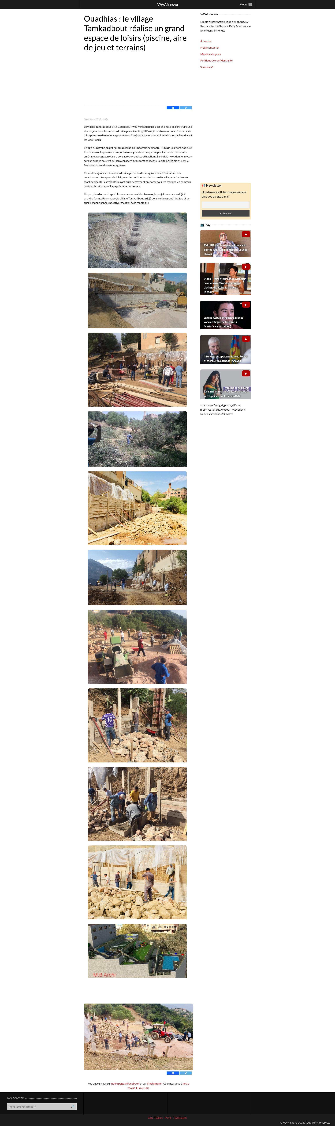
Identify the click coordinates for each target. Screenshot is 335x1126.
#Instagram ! (154, 1083)
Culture (159, 1118)
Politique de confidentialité (216, 60)
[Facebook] (173, 107)
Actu (150, 1118)
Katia (105, 119)
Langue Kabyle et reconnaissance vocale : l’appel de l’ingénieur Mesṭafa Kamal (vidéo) (223, 322)
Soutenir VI (207, 67)
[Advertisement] (138, 78)
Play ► (168, 1118)
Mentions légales (210, 54)
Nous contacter (209, 47)
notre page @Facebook (125, 1083)
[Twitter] (186, 107)
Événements (181, 1118)
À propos (205, 41)
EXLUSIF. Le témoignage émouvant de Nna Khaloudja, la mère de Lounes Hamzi (225, 250)
